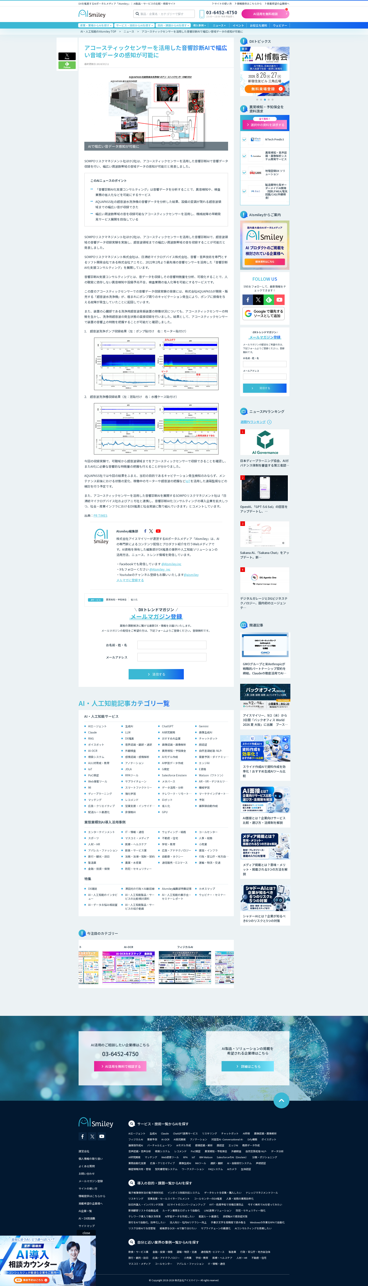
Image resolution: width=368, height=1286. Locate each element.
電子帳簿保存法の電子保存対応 (145, 1192)
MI (89, 787)
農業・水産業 (133, 862)
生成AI (129, 726)
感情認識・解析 (204, 1145)
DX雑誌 (92, 889)
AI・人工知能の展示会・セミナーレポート (176, 897)
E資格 (202, 769)
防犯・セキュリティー (138, 869)
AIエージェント (97, 726)
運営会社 (84, 1151)
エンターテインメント (101, 832)
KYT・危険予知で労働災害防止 (226, 1204)
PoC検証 (93, 775)
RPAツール (131, 775)
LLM (127, 732)
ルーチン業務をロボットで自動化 (181, 1210)
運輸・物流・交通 (209, 862)
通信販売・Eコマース (175, 862)
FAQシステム (215, 1169)
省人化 (134, 599)
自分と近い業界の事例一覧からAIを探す (168, 1242)
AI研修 (246, 1133)
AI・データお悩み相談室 (102, 905)
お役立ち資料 (258, 25)
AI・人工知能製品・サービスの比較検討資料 (139, 897)
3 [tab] (265, 100)
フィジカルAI (135, 1139)
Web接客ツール (97, 781)
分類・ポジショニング (264, 1157)
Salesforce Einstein (174, 775)
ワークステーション (193, 1169)
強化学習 (130, 794)
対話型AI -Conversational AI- (227, 1139)
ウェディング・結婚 (174, 832)
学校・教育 (168, 844)
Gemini (203, 726)
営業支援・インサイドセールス (140, 806)
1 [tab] (257, 100)
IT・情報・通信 (134, 832)
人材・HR (94, 844)
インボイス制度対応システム (184, 1192)
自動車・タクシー (172, 856)
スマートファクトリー (138, 787)
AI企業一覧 (85, 1211)
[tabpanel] (264, 71)
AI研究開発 (168, 732)
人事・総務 (205, 838)
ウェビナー (280, 25)
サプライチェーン (135, 781)
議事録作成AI (135, 1145)
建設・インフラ (208, 850)
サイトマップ (87, 1226)
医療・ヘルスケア (136, 844)
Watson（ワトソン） (212, 775)
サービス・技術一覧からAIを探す (163, 1123)
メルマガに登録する (130, 580)
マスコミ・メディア (137, 838)
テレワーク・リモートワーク (177, 794)
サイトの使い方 (223, 3)
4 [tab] (269, 100)
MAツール (200, 1163)
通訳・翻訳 (216, 1163)
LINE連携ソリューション (218, 1210)
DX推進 (129, 738)
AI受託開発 (180, 1139)
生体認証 (246, 1169)
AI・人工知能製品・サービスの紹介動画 (139, 906)
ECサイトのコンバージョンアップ (186, 1204)
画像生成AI (205, 732)
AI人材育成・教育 (98, 763)
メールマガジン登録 (91, 1181)
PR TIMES (100, 515)
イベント (238, 25)
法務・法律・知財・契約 (140, 856)
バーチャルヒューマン (159, 1145)
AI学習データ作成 (172, 763)
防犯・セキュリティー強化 (250, 1210)
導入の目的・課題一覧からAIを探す (164, 1183)
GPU (165, 812)
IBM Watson (206, 1157)
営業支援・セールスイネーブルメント (169, 1198)
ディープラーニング (100, 794)
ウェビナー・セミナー (212, 895)
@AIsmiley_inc (160, 569)
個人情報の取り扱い (91, 1159)
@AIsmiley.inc (171, 564)
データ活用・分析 (172, 787)
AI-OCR (92, 751)
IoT (188, 481)
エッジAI (204, 763)
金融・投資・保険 (99, 869)
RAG (91, 738)
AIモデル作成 (170, 757)
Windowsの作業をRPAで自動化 (267, 1222)
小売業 (203, 844)
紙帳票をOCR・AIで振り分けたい (178, 1228)
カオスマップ (207, 889)
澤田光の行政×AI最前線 (139, 889)
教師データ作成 (251, 1145)
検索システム (96, 757)
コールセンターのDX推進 (208, 1198)
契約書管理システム (166, 1169)
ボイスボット (96, 744)
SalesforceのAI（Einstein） (232, 1157)
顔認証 (203, 744)
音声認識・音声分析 (139, 1151)
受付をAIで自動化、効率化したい (146, 1222)
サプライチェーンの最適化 (216, 1228)
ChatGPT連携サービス (185, 1133)
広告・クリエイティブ (101, 806)
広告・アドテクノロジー (176, 850)
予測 (201, 800)
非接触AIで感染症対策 (235, 1216)
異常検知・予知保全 (116, 599)
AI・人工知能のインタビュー (102, 897)
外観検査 (130, 751)
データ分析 (277, 1151)
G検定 (165, 769)
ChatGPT (168, 726)
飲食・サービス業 (136, 850)
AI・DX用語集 (87, 1218)
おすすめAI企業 (171, 738)
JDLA (128, 769)
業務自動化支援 (137, 1163)
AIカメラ (232, 1169)
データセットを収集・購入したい (223, 1192)
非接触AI (130, 812)
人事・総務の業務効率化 (240, 1198)
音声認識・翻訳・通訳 (138, 744)
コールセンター (208, 832)
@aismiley (191, 574)
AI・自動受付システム (239, 1163)
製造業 (92, 862)
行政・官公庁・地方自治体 (214, 856)
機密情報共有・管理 (139, 1169)
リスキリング (209, 1133)
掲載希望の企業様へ (278, 3)
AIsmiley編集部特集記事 (177, 889)
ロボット (167, 800)
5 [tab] (273, 100)
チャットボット (208, 738)
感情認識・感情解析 (137, 757)
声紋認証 (261, 1163)
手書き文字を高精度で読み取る (228, 1222)
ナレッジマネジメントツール (262, 1192)
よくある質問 (87, 1166)
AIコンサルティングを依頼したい (253, 1228)
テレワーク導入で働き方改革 (144, 1216)
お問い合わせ (87, 1173)
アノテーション (134, 763)
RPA (185, 1157)
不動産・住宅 (170, 838)
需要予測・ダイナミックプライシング (214, 757)
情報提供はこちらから (249, 3)
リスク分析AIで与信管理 (141, 1228)
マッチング (95, 800)
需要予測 (152, 1139)
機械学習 (204, 787)
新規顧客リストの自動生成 (143, 1210)
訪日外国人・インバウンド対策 (145, 1204)
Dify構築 (252, 1139)
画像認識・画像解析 (174, 744)
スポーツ (93, 838)
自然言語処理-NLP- (210, 751)
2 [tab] (261, 100)
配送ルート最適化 (99, 812)
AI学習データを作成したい (180, 1216)
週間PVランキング (253, 421)
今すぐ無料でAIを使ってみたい (265, 1204)
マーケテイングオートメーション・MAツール (214, 794)
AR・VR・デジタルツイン (214, 781)
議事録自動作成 (208, 806)
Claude (92, 732)
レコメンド (132, 800)
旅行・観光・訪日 (99, 856)
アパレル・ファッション (103, 850)
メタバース (168, 781)
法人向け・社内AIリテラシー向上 (188, 1222)
